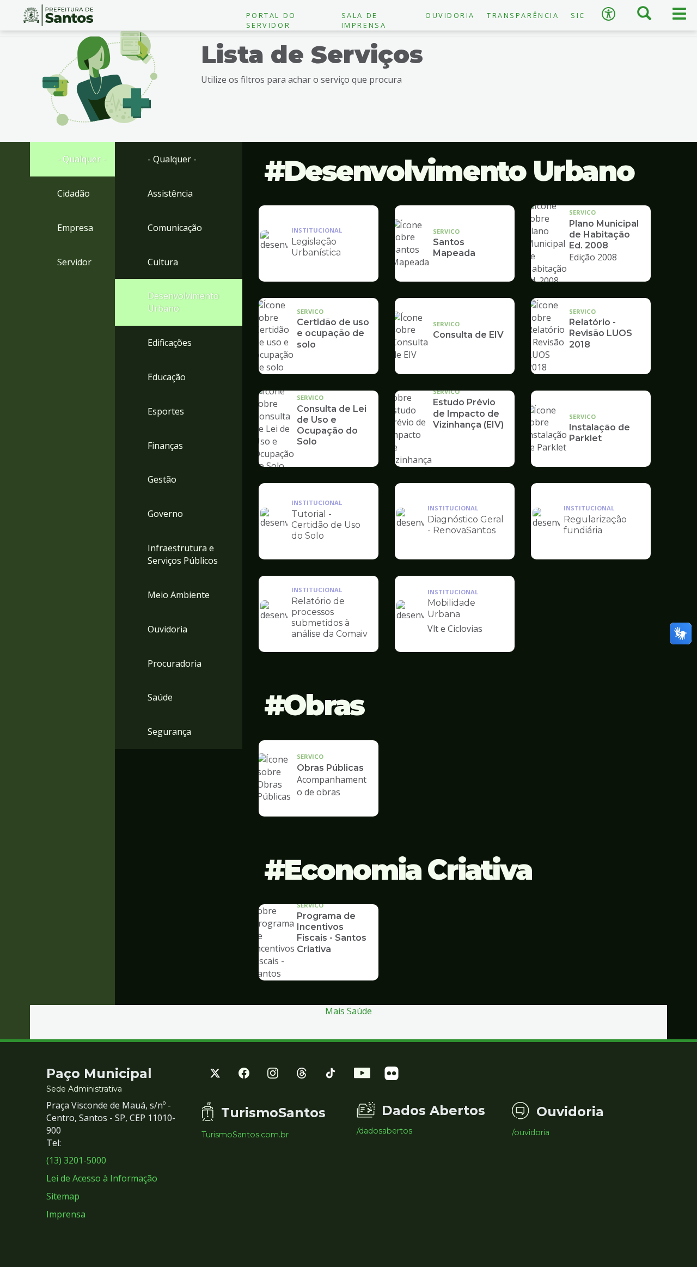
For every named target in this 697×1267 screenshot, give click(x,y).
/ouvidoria (530, 1132)
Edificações (170, 343)
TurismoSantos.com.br (245, 1134)
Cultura (163, 262)
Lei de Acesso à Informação (101, 1178)
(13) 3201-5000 (76, 1160)
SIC (578, 15)
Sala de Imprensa (363, 20)
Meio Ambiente (179, 595)
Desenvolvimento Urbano (183, 302)
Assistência (170, 193)
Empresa (75, 228)
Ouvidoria (450, 15)
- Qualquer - (81, 159)
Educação (167, 377)
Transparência (523, 15)
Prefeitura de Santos (58, 15)
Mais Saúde (348, 1011)
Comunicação (175, 228)
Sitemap (63, 1196)
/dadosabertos (384, 1131)
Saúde (160, 697)
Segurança (169, 732)
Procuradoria (174, 663)
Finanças (165, 446)
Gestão (162, 479)
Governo (165, 514)
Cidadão (73, 193)
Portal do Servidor (271, 20)
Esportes (166, 411)
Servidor (74, 262)
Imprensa (65, 1214)
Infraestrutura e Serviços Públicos (183, 554)
